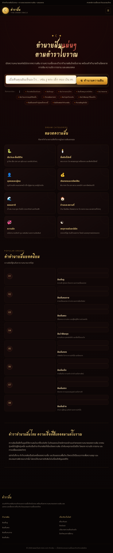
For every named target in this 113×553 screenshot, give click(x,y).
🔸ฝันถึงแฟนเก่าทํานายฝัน (61, 102)
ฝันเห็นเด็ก (61, 370)
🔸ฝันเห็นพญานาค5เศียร (84, 91)
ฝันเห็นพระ (62, 315)
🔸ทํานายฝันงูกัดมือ (80, 102)
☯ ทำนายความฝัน (91, 80)
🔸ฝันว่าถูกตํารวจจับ (67, 97)
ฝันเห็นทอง (62, 352)
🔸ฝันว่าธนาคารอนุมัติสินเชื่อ (27, 97)
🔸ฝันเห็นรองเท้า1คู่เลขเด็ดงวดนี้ (37, 102)
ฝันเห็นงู (60, 279)
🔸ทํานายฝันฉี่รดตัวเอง (32, 91)
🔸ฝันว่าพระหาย (101, 91)
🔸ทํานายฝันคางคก (49, 97)
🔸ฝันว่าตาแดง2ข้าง (65, 91)
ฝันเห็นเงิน (5, 537)
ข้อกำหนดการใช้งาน (66, 533)
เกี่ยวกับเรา (63, 521)
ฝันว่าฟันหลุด (62, 334)
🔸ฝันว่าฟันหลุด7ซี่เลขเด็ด (87, 97)
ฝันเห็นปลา (62, 388)
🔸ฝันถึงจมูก (49, 91)
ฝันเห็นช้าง (62, 406)
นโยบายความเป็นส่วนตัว (68, 529)
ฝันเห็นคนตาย (63, 297)
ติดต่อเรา (62, 525)
